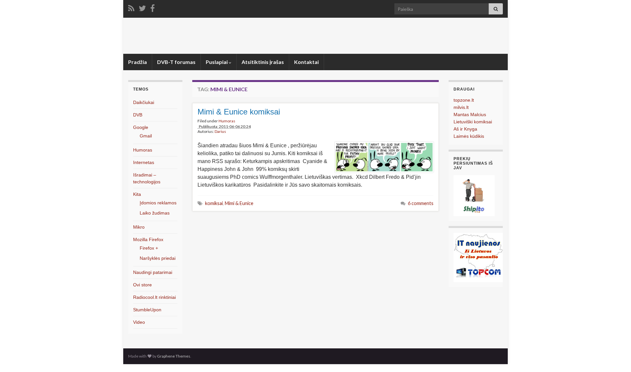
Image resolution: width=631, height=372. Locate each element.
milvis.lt (461, 107)
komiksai (214, 203)
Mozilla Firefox (148, 239)
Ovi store (142, 284)
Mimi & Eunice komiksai (239, 111)
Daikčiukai (143, 102)
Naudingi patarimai (152, 272)
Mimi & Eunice (239, 203)
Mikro (139, 227)
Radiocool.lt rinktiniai (154, 297)
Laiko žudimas (155, 213)
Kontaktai (306, 62)
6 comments (420, 203)
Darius (220, 131)
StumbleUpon (147, 309)
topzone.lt (464, 100)
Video (139, 322)
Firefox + (149, 248)
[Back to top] (616, 357)
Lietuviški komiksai (473, 121)
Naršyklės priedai (157, 258)
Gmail (146, 135)
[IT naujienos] (478, 257)
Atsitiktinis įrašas (263, 62)
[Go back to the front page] (315, 36)
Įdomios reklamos (158, 202)
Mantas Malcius (470, 114)
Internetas (143, 162)
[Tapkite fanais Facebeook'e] (152, 7)
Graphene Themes (173, 356)
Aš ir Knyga (465, 129)
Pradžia (137, 62)
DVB (137, 114)
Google (140, 127)
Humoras (227, 120)
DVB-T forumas (176, 62)
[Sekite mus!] (142, 7)
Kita (137, 194)
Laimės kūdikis (469, 136)
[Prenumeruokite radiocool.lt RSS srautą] (131, 7)
